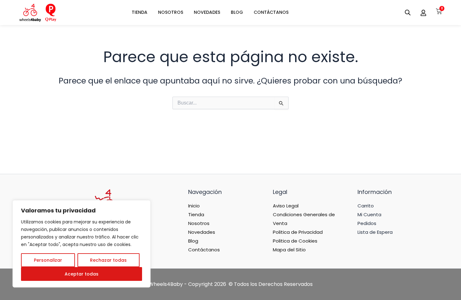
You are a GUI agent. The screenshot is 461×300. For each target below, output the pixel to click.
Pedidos (367, 223)
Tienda (196, 214)
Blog (193, 241)
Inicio (194, 205)
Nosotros (198, 223)
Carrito (366, 205)
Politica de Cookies (295, 241)
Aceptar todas (81, 274)
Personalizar (48, 260)
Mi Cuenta (369, 214)
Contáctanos (204, 249)
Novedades (201, 232)
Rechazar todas (108, 260)
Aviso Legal (286, 205)
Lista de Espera (375, 232)
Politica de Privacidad (298, 232)
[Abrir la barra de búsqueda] (408, 12)
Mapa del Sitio (289, 249)
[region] (82, 243)
